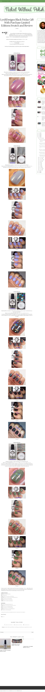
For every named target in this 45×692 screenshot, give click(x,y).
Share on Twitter (18, 624)
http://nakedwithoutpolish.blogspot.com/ (8, 604)
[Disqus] (17, 666)
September (41, 159)
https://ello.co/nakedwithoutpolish (7, 609)
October (40, 158)
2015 (39, 135)
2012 (39, 172)
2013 (39, 171)
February (40, 168)
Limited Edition (11, 627)
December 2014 (6, 627)
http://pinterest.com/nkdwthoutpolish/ (8, 607)
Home (1, 1)
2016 (39, 134)
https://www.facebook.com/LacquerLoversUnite (10, 605)
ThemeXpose (7, 690)
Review (28, 627)
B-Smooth (22, 166)
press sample (25, 627)
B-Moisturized (26, 73)
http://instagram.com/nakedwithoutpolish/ (9, 608)
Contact (9, 1)
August (40, 161)
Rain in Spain (18, 166)
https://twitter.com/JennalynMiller (7, 598)
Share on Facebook (8, 624)
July (39, 162)
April (40, 166)
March (40, 167)
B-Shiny (21, 73)
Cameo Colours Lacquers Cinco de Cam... (5, 651)
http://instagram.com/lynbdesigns (8, 599)
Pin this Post (26, 624)
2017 (39, 133)
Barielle (15, 166)
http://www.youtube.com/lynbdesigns (8, 600)
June (40, 163)
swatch (31, 627)
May (40, 164)
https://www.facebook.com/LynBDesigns (9, 596)
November (41, 157)
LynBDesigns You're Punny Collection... (16, 645)
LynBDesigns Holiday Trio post (20, 34)
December (40, 138)
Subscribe (43, 58)
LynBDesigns (11, 36)
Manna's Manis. (14, 690)
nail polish (20, 627)
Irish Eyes (17, 462)
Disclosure (5, 1)
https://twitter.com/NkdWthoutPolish (7, 606)
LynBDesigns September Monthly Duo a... (28, 647)
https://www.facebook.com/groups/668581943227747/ (11, 597)
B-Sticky (19, 73)
